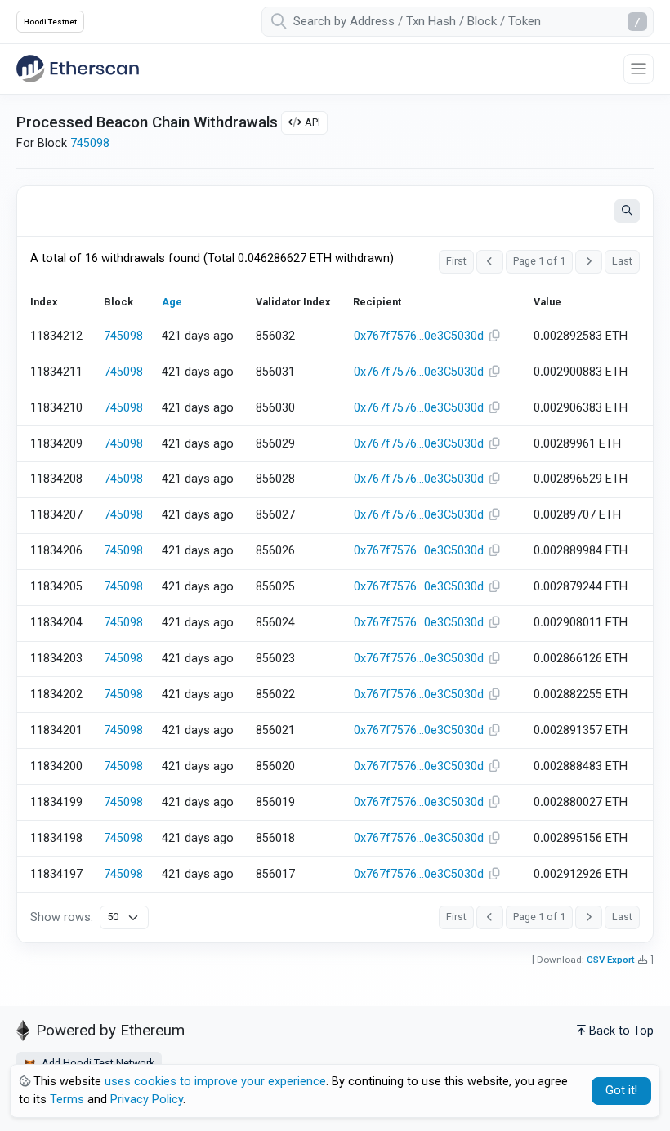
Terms (67, 1100)
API (312, 122)
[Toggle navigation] (638, 69)
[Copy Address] (495, 336)
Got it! (621, 1091)
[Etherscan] (77, 68)
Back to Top (621, 1031)
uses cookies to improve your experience (215, 1082)
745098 (89, 143)
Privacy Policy (146, 1100)
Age (172, 302)
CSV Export (611, 959)
